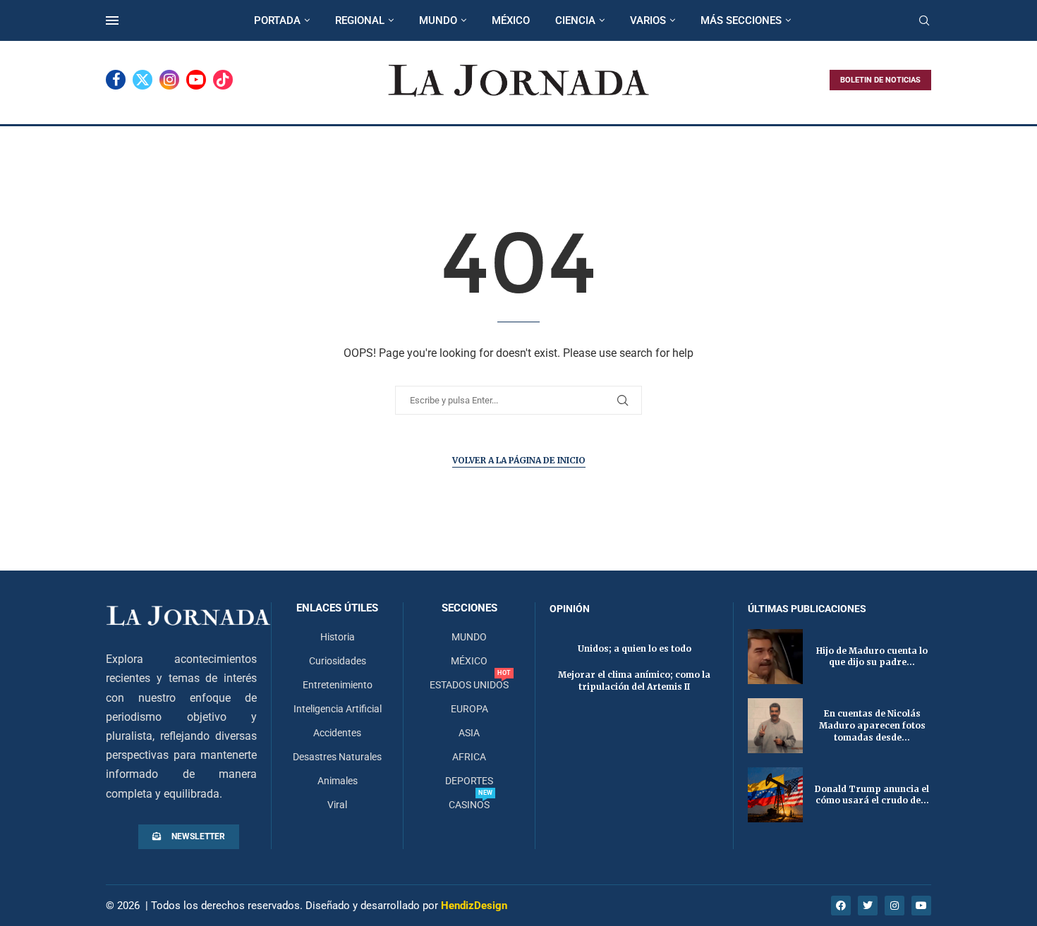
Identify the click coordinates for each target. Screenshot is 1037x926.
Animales (337, 781)
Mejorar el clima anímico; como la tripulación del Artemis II (634, 680)
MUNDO (438, 20)
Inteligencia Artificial (337, 709)
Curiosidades (337, 661)
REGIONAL (359, 20)
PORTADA (277, 20)
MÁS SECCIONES (741, 20)
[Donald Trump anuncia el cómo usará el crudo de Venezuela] (775, 794)
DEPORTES (469, 781)
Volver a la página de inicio (519, 460)
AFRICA (469, 757)
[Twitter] (142, 80)
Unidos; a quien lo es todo (634, 648)
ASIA (469, 733)
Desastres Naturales (337, 757)
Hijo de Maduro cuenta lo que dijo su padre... (872, 656)
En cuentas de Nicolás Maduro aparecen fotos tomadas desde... (872, 725)
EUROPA (469, 709)
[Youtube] (196, 80)
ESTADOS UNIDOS (469, 685)
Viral (337, 805)
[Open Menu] (112, 20)
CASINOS (469, 805)
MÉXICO (511, 20)
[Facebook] (116, 80)
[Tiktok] (223, 80)
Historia (337, 637)
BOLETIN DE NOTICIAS (880, 80)
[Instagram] (169, 80)
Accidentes (337, 733)
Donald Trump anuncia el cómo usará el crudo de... (872, 795)
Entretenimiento (337, 685)
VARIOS (648, 20)
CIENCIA (575, 20)
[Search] (924, 21)
